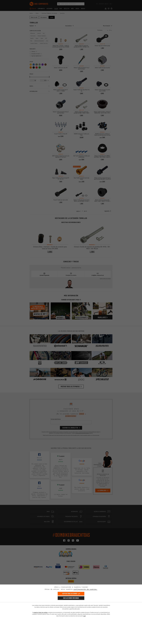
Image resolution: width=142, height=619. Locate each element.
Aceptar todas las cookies (69, 594)
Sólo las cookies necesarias (71, 598)
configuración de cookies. (85, 589)
